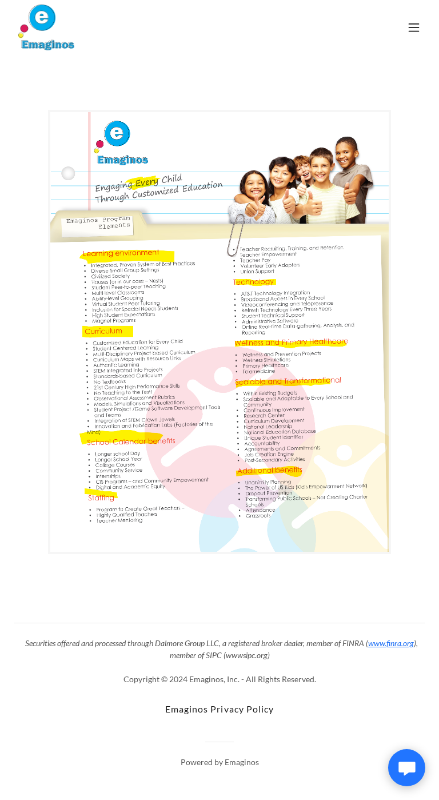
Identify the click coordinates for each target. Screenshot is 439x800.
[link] (46, 27)
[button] (413, 27)
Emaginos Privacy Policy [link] (219, 708)
